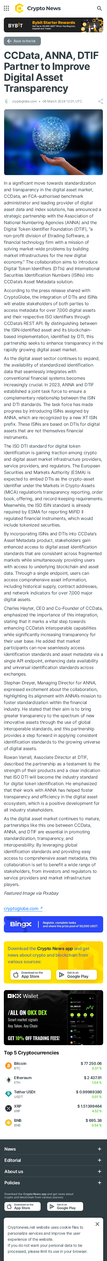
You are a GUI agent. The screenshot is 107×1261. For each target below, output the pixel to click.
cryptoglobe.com (21, 908)
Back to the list (24, 41)
